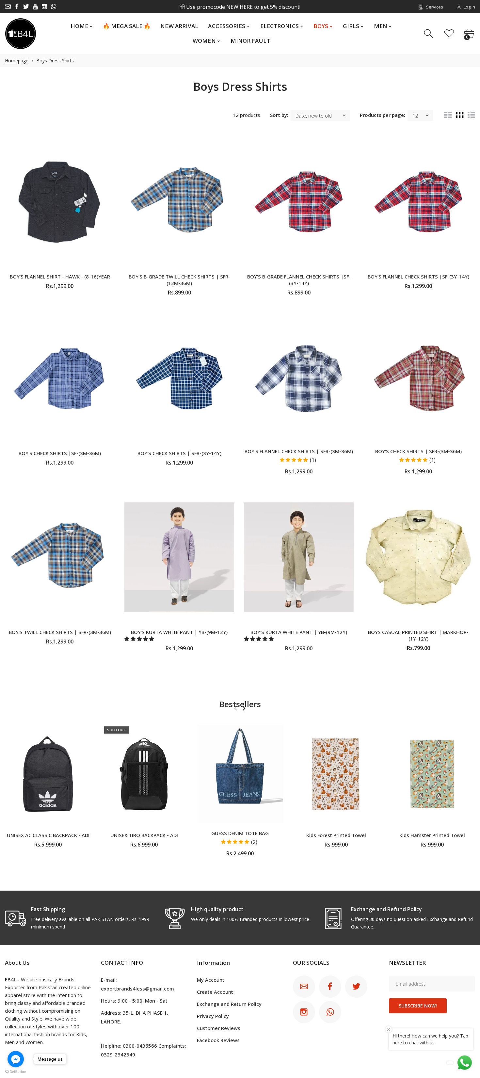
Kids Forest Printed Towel (336, 835)
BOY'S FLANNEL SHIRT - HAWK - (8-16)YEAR (60, 276)
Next (243, 708)
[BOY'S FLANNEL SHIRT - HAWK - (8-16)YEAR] (60, 201)
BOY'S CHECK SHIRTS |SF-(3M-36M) (60, 453)
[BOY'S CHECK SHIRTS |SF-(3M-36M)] (60, 378)
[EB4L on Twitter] (26, 6)
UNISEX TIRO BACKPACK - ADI (144, 835)
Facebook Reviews (218, 1040)
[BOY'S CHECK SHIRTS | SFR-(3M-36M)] (418, 378)
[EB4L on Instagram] (44, 6)
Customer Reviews (218, 1028)
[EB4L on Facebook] (17, 6)
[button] (139, 638)
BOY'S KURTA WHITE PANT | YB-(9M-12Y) (179, 632)
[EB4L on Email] (7, 6)
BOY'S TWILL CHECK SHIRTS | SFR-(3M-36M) (60, 632)
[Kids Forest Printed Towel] (336, 774)
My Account (210, 979)
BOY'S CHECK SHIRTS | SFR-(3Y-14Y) (179, 453)
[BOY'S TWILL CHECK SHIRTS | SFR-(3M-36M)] (60, 557)
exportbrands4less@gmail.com (137, 988)
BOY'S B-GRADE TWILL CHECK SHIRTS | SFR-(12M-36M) (179, 279)
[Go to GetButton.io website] (15, 1071)
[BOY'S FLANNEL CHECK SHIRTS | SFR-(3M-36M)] (299, 378)
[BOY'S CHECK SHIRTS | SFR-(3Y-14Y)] (179, 378)
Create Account (215, 992)
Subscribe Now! (418, 1006)
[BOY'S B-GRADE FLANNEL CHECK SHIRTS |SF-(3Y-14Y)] (299, 201)
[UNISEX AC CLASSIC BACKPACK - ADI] (48, 774)
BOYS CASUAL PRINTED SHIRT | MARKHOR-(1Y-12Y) (418, 635)
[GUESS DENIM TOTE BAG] (240, 774)
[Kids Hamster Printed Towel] (432, 774)
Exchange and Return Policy (229, 1004)
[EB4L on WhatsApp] (53, 6)
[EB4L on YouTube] (35, 6)
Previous (235, 708)
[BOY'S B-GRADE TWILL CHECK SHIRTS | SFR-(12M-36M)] (179, 201)
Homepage (16, 60)
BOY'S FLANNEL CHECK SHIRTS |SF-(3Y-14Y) (418, 276)
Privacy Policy (213, 1016)
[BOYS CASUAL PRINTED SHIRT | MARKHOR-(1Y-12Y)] (418, 557)
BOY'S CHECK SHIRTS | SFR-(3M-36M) (418, 451)
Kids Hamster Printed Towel (432, 835)
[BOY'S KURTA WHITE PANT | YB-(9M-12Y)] (179, 557)
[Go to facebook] (16, 1059)
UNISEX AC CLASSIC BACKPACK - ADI (48, 835)
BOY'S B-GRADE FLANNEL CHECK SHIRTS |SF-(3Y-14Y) (299, 279)
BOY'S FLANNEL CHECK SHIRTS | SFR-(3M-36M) (299, 451)
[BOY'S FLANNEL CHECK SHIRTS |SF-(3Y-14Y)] (418, 201)
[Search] (429, 33)
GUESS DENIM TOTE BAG (240, 833)
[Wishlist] (449, 33)
